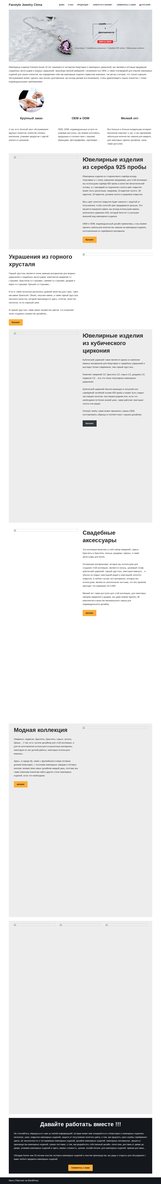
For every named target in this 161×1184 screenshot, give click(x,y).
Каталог (90, 240)
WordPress (33, 1180)
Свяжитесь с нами (126, 5)
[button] (89, 4)
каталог (89, 613)
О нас (71, 5)
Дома (61, 5)
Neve (11, 1180)
